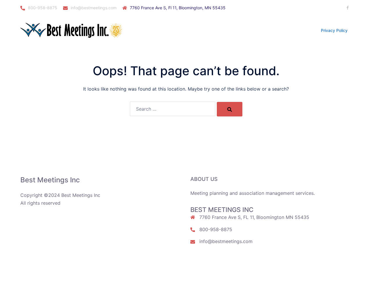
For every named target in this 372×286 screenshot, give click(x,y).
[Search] (229, 109)
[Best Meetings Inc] (72, 30)
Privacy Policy (334, 30)
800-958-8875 (42, 7)
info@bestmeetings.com (94, 7)
